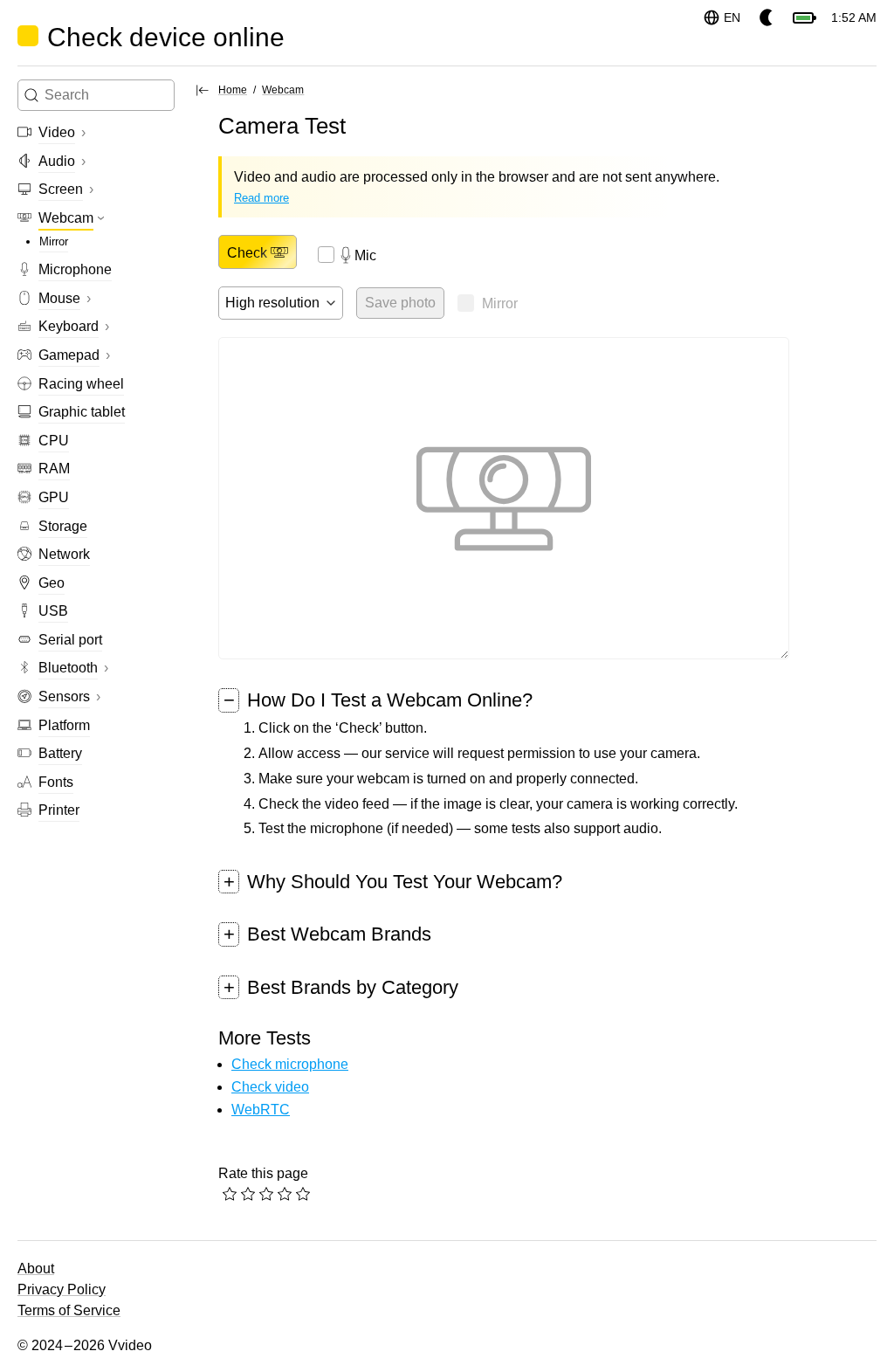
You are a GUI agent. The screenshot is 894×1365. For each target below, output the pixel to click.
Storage (62, 526)
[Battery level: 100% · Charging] (803, 18)
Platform (64, 725)
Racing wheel (81, 383)
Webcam (65, 217)
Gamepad (69, 355)
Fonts (55, 782)
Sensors (64, 696)
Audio (56, 161)
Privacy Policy (61, 1289)
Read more (261, 197)
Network (64, 554)
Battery (60, 753)
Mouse (59, 298)
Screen (60, 189)
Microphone (75, 269)
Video (56, 132)
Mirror (53, 241)
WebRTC (260, 1109)
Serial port (70, 639)
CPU (53, 440)
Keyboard (68, 326)
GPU (53, 497)
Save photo (400, 302)
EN (732, 17)
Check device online (166, 37)
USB (53, 610)
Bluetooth (68, 667)
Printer (58, 810)
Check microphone (289, 1064)
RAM (54, 468)
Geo (51, 583)
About (35, 1268)
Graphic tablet (81, 411)
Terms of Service (68, 1310)
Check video (270, 1086)
